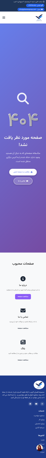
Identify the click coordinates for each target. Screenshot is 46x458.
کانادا (42, 440)
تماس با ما (21, 181)
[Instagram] (42, 404)
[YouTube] (36, 404)
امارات (42, 452)
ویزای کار (41, 419)
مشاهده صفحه (23, 296)
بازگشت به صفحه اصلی (21, 172)
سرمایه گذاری (39, 427)
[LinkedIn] (30, 404)
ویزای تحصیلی (39, 423)
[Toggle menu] (4, 17)
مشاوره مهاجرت (39, 415)
